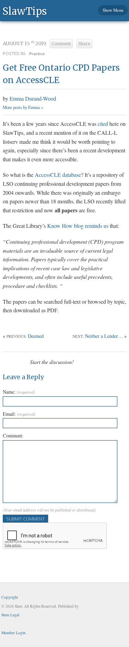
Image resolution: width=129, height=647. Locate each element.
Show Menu (113, 10)
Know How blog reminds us (77, 225)
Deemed (36, 336)
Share (84, 43)
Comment (61, 43)
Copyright (9, 597)
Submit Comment (25, 519)
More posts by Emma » (23, 107)
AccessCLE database (58, 174)
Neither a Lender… (104, 336)
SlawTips (24, 11)
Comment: (13, 435)
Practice (37, 53)
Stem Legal (10, 614)
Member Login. (13, 632)
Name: (19, 391)
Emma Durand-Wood (33, 98)
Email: (19, 414)
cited (103, 123)
